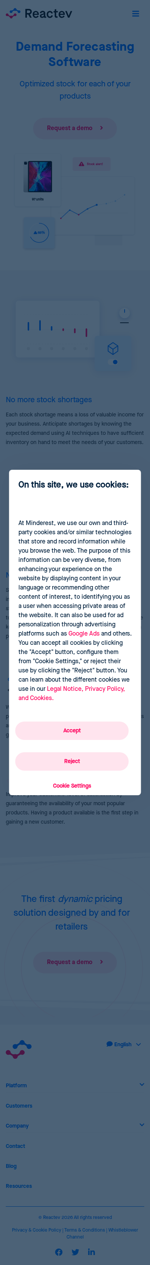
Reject (72, 761)
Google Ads (84, 633)
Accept (72, 731)
